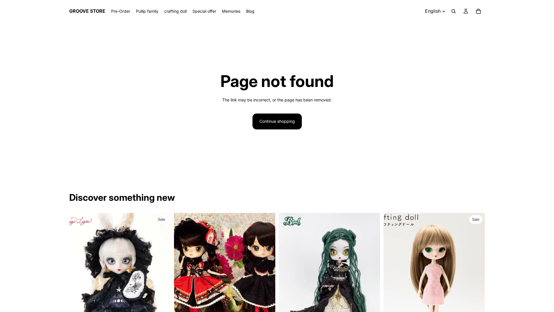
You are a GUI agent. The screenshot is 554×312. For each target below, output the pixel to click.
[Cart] (478, 11)
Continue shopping (277, 121)
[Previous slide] (78, 276)
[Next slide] (162, 276)
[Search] (453, 11)
